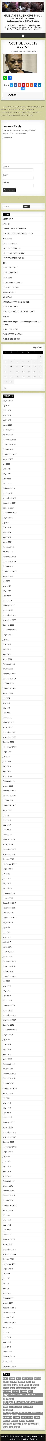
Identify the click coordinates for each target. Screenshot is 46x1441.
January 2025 (8, 493)
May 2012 (7, 1225)
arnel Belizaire (27, 1378)
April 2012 (7, 1230)
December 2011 (9, 1249)
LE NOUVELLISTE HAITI (12, 282)
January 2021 (8, 727)
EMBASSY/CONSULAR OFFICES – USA (18, 233)
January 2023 (8, 610)
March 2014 (7, 1117)
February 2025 (9, 488)
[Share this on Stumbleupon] (31, 85)
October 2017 (8, 912)
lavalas (37, 1417)
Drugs (34, 1388)
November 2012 (9, 1195)
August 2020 (8, 751)
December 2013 (9, 1132)
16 (5, 371)
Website (6, 182)
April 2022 (7, 654)
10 (11, 366)
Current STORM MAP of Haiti (14, 228)
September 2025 (10, 454)
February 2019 (9, 839)
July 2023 (6, 581)
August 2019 (8, 810)
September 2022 (10, 630)
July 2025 (6, 464)
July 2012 (6, 1215)
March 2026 (7, 425)
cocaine (15, 1385)
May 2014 (7, 1108)
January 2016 (8, 1010)
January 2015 (8, 1069)
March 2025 (7, 483)
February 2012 (9, 1239)
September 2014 (10, 1088)
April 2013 (7, 1171)
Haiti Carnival (27, 1407)
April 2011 (7, 1288)
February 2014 (9, 1122)
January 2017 (8, 956)
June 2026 (7, 410)
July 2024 (6, 522)
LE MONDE (7, 277)
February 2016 (9, 1005)
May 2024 (7, 532)
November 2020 (9, 737)
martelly (6, 1421)
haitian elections (15, 1407)
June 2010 (7, 1337)
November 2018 (9, 854)
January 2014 (8, 1127)
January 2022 (8, 669)
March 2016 (7, 1000)
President (17, 1424)
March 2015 (7, 1059)
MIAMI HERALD (9, 292)
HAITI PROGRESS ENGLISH (14, 253)
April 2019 (7, 830)
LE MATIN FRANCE (10, 272)
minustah (14, 1421)
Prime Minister (34, 1424)
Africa (5, 1378)
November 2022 (9, 620)
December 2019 (9, 791)
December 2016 (9, 961)
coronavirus (24, 1385)
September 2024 (10, 512)
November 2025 (9, 444)
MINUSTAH (7, 297)
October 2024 (8, 508)
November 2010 (9, 1312)
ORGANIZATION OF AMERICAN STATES (19, 311)
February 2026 (9, 430)
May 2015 (7, 1049)
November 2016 (9, 966)
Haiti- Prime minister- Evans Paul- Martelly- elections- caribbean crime (21, 1403)
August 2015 (8, 1034)
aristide (12, 1378)
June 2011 (7, 1278)
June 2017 (7, 932)
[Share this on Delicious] (23, 88)
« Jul (4, 388)
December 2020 (9, 732)
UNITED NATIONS (10, 329)
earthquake (7, 1391)
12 (23, 366)
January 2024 (8, 551)
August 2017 (8, 922)
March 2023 (7, 600)
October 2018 (8, 859)
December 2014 (9, 1073)
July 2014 (6, 1098)
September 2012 (10, 1205)
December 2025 (9, 439)
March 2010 (7, 1351)
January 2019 (8, 844)
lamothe (16, 1417)
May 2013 (7, 1166)
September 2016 (10, 976)
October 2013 (8, 1142)
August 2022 (8, 634)
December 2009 (9, 1366)
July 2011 (6, 1273)
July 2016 (6, 981)
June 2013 (7, 1161)
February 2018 (9, 893)
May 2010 (7, 1342)
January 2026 (8, 434)
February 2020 (9, 781)
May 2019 (7, 825)
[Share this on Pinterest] (23, 85)
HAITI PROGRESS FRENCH (14, 258)
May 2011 (7, 1283)
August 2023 (8, 576)
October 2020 (8, 742)
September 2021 (10, 688)
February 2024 (9, 547)
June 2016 (7, 986)
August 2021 (8, 693)
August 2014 (8, 1093)
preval (25, 1424)
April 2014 (7, 1112)
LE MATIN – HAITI (10, 267)
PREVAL (6, 316)
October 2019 (8, 800)
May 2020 (7, 766)
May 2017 (7, 937)
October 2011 (8, 1259)
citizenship (7, 1385)
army (18, 1378)
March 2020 (7, 776)
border (5, 1382)
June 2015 (7, 1044)
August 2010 (8, 1327)
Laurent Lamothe (27, 1417)
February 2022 (9, 664)
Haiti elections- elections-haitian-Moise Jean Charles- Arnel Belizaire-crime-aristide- (22, 1413)
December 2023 (9, 556)
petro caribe (7, 1424)
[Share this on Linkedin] (39, 85)
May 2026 (7, 415)
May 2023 (7, 591)
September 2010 (10, 1322)
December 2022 (9, 615)
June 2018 (7, 878)
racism (5, 1427)
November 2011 (9, 1254)
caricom (21, 1382)
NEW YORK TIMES (10, 307)
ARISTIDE (6, 224)
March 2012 (7, 1234)
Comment (7, 137)
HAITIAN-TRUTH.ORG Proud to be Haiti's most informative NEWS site (23, 18)
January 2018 (8, 898)
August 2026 (8, 400)
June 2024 (7, 527)
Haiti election (7, 1410)
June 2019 (7, 820)
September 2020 (10, 747)
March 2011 (7, 1293)
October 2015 (8, 1025)
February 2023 (9, 605)
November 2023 (9, 561)
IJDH (4, 263)
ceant (28, 1382)
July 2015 (6, 1039)
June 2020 (7, 761)
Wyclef (17, 1427)
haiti (30, 1391)
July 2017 (6, 927)
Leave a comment (31, 51)
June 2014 (7, 1103)
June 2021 (7, 703)
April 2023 (7, 595)
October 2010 (8, 1317)
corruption (34, 1385)
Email (5, 175)
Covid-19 (6, 1388)
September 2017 (10, 917)
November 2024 (9, 503)
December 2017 (9, 903)
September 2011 (10, 1264)
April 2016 (7, 995)
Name (6, 166)
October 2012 (8, 1200)
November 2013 (9, 1137)
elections (24, 1391)
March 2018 (7, 888)
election (15, 1391)
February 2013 (9, 1181)
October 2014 (8, 1083)
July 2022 (6, 639)
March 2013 (7, 1176)
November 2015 (9, 1020)
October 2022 (8, 625)
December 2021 (9, 673)
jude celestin (7, 1417)
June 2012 (7, 1220)
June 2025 (7, 469)
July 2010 (6, 1332)
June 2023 (7, 586)
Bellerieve (37, 1378)
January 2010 (8, 1361)
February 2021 (9, 722)
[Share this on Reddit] (27, 85)
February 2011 (9, 1298)
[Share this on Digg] (35, 85)
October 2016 (8, 971)
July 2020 (6, 756)
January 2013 (8, 1186)
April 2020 (7, 771)
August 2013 (8, 1151)
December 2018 (9, 849)
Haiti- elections (8, 1399)
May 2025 (7, 473)
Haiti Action (7, 238)
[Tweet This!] (11, 85)
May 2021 (7, 708)
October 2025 (8, 449)
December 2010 (9, 1308)
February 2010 (9, 1356)
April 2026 (7, 420)
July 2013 (6, 1156)
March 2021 (7, 717)
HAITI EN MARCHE (10, 243)
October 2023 (8, 566)
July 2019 (6, 815)
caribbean (13, 1382)
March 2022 (7, 659)
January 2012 (8, 1244)
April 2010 (7, 1347)
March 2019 (7, 834)
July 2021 (6, 698)
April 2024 (7, 537)
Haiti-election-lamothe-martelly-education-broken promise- (19, 1395)
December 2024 (9, 498)
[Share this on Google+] (19, 85)
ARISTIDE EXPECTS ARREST (23, 45)
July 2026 (6, 405)
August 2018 (8, 869)
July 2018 (6, 873)
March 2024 (7, 542)
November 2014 (9, 1078)
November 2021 (9, 678)
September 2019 (10, 805)
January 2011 (8, 1303)
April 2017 (7, 942)
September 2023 (10, 571)
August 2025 (8, 459)
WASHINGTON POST (11, 339)
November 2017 (9, 908)
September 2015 (10, 1030)
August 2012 (8, 1210)
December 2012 (9, 1190)
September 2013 (10, 1147)
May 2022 (7, 649)
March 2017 (7, 947)
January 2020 (8, 786)
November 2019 (9, 795)
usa (11, 1427)
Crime (13, 1388)
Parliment (30, 1421)
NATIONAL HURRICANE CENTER (16, 302)
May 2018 (7, 883)
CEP (34, 1382)
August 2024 (8, 517)
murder (22, 1421)
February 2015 (9, 1064)
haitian (5, 1407)
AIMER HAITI (8, 219)
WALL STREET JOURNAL (12, 334)
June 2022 (7, 644)
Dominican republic (23, 1388)
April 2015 (7, 1054)
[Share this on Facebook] (15, 85)
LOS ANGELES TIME (11, 287)
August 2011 (8, 1269)
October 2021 (8, 683)
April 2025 (7, 478)
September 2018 (10, 864)
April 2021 (7, 712)
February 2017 (9, 951)
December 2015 (9, 1015)
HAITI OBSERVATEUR (12, 248)
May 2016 (7, 990)
